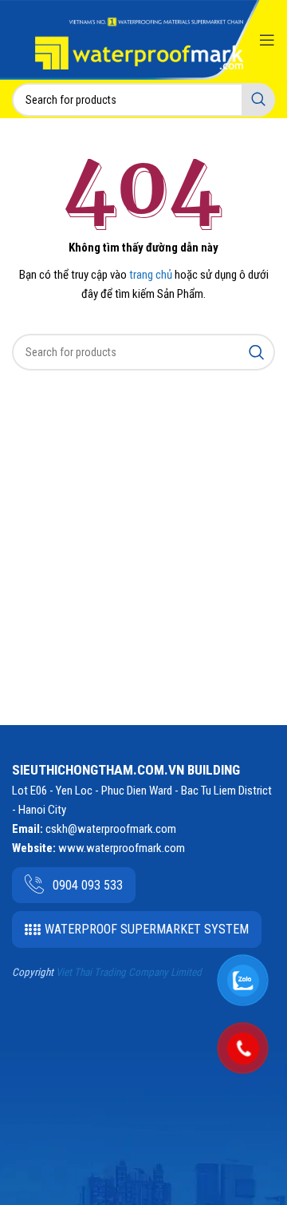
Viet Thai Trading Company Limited (129, 972)
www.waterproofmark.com (121, 848)
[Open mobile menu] (267, 40)
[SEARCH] (258, 100)
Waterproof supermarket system (147, 929)
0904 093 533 (88, 885)
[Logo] (139, 43)
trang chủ (150, 275)
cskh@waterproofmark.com (110, 829)
